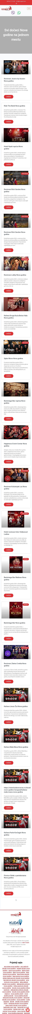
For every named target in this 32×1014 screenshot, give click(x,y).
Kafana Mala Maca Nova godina (16, 747)
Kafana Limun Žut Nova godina (16, 706)
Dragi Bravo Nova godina (13, 992)
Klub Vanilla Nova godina (13, 918)
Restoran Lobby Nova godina (15, 275)
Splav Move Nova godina (13, 358)
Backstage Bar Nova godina (14, 623)
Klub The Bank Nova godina (14, 106)
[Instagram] (16, 3)
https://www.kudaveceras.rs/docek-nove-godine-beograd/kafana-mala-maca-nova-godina (18, 790)
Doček (8, 97)
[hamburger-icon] (29, 8)
